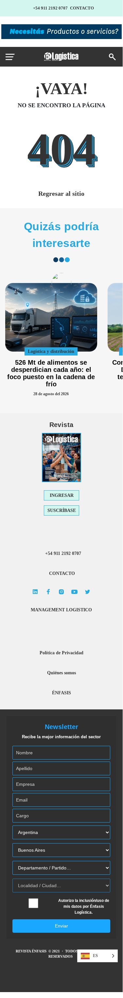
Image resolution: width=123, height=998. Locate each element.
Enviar (61, 925)
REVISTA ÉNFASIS (31, 951)
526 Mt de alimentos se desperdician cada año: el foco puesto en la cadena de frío (51, 373)
